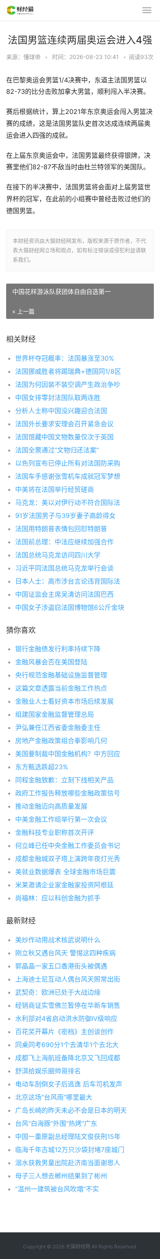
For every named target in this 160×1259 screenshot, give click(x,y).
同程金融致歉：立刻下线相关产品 (64, 780)
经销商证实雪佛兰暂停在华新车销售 (67, 1005)
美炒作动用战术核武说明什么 (58, 940)
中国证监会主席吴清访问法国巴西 (64, 594)
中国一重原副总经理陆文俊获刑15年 (68, 1136)
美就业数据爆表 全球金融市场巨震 (65, 872)
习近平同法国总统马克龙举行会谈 (64, 568)
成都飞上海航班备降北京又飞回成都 (67, 1058)
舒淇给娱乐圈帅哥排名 (48, 1071)
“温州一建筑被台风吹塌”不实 (57, 1189)
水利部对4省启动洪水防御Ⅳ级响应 (66, 1018)
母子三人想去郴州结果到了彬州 (61, 1176)
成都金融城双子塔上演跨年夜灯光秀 (67, 858)
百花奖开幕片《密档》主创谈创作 (64, 1031)
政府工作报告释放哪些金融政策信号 (67, 793)
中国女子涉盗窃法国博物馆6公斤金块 (69, 607)
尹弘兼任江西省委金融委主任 (58, 727)
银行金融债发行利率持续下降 (58, 649)
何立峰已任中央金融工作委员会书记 (67, 845)
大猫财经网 (78, 1246)
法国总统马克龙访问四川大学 (58, 555)
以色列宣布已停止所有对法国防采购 (67, 463)
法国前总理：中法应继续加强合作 (64, 542)
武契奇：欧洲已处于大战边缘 (58, 992)
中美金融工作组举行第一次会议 (61, 819)
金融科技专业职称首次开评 (54, 832)
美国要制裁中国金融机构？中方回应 (67, 754)
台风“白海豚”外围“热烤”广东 (56, 1123)
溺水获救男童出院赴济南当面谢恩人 (67, 1163)
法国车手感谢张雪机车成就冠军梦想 (67, 476)
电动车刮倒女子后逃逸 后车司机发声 (68, 1084)
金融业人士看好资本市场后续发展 (64, 701)
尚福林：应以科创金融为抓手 (58, 898)
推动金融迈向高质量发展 (51, 806)
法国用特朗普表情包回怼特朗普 (61, 529)
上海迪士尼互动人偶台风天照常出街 (67, 979)
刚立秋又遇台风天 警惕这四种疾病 (65, 953)
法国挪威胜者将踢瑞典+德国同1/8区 (68, 371)
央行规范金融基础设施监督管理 (61, 675)
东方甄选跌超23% (41, 767)
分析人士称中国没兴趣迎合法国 (61, 411)
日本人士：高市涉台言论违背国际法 (67, 581)
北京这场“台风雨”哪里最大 (53, 1097)
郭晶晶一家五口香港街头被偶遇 (61, 966)
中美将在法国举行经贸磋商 (54, 489)
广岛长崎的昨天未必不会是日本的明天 (71, 1110)
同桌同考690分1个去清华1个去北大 (67, 1045)
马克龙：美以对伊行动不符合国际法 (67, 502)
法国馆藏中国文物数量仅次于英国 (64, 437)
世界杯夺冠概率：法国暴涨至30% (64, 358)
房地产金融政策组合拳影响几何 (61, 740)
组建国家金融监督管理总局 (54, 714)
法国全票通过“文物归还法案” (57, 450)
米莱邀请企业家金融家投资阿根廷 (64, 885)
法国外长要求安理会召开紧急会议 (64, 424)
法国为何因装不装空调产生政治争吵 (67, 384)
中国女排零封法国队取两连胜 (58, 397)
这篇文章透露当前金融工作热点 (61, 688)
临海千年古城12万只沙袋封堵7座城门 (69, 1149)
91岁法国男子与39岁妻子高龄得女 (65, 515)
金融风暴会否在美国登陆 (51, 662)
